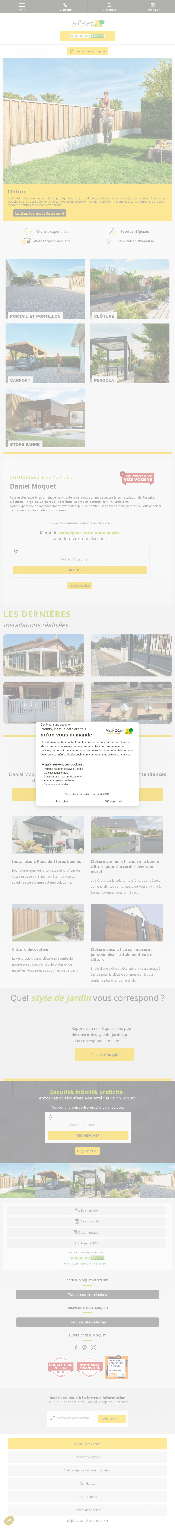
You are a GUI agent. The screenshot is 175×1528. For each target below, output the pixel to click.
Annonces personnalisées (59, 780)
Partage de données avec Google (63, 768)
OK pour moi (113, 801)
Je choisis (62, 801)
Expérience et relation (56, 784)
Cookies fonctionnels (56, 772)
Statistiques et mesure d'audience (63, 776)
